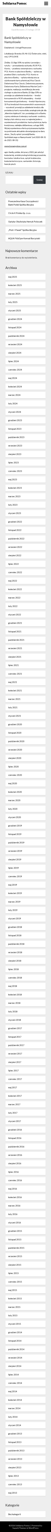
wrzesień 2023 (15, 445)
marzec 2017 (14, 1104)
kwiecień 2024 (15, 386)
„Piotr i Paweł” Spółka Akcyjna (22, 230)
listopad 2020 (14, 732)
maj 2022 (12, 580)
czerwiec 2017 (15, 1079)
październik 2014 (16, 1349)
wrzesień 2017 (15, 1053)
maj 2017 (12, 1087)
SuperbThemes (19, 1528)
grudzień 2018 (15, 927)
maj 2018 (12, 986)
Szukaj (9, 172)
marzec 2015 (14, 1307)
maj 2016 (12, 1188)
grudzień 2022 (15, 521)
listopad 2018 (14, 935)
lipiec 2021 (13, 665)
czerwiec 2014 (15, 1383)
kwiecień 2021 (15, 690)
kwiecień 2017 (15, 1096)
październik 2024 (16, 336)
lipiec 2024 (13, 361)
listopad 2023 (14, 429)
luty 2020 (12, 809)
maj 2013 (12, 1492)
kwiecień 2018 (15, 994)
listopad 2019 (14, 834)
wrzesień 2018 (15, 952)
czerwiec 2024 (15, 369)
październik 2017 (16, 1045)
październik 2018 (16, 944)
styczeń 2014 (14, 1425)
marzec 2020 (14, 800)
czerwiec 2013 (15, 1484)
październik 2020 (16, 741)
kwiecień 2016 (15, 1197)
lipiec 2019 (13, 868)
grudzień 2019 (15, 825)
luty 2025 (12, 302)
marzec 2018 (14, 1003)
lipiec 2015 (13, 1273)
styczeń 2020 (14, 817)
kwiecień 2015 (15, 1298)
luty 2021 (12, 707)
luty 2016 (12, 1214)
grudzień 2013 (15, 1433)
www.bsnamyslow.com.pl (15, 146)
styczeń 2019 (14, 918)
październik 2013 (16, 1450)
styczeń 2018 (14, 1020)
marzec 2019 (14, 901)
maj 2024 (12, 378)
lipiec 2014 (13, 1374)
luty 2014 (12, 1417)
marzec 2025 (14, 293)
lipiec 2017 (13, 1070)
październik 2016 (16, 1146)
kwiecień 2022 (15, 589)
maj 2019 (12, 884)
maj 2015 (12, 1290)
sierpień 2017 (14, 1062)
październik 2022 (16, 538)
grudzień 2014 (15, 1332)
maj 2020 (12, 783)
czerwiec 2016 (15, 1180)
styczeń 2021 (14, 716)
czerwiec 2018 (15, 977)
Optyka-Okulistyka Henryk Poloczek (25, 221)
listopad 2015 (14, 1239)
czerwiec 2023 (15, 471)
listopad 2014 (14, 1340)
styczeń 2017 (14, 1121)
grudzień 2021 (15, 623)
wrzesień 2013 (15, 1459)
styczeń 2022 (14, 614)
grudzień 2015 (15, 1231)
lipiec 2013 (13, 1476)
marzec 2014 (14, 1408)
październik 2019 (16, 842)
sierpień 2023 (14, 454)
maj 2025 (12, 276)
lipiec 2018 (13, 969)
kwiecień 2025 (15, 285)
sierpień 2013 (14, 1467)
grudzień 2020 (15, 724)
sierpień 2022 (14, 555)
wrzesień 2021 (15, 648)
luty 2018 (12, 1011)
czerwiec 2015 (15, 1281)
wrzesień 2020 (15, 749)
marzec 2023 (14, 496)
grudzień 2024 (15, 319)
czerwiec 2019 (15, 876)
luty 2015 (12, 1315)
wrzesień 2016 (15, 1155)
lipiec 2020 (13, 766)
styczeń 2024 (14, 412)
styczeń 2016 (14, 1222)
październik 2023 (16, 437)
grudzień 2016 (15, 1129)
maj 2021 (12, 682)
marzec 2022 (14, 597)
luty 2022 (12, 606)
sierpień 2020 (14, 758)
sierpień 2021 (14, 656)
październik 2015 (16, 1248)
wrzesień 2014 (15, 1357)
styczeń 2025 (14, 310)
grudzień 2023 (15, 420)
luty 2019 (12, 910)
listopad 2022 (14, 530)
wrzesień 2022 (15, 547)
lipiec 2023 (13, 462)
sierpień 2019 (14, 859)
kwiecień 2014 (15, 1400)
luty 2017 (12, 1112)
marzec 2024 (14, 395)
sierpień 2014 (14, 1366)
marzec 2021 (14, 699)
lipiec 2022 (13, 564)
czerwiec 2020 (15, 775)
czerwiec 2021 (15, 673)
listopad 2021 (14, 631)
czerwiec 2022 (15, 572)
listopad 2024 (14, 327)
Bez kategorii (14, 1514)
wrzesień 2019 (15, 851)
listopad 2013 (14, 1442)
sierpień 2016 (14, 1163)
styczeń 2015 (14, 1324)
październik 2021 (16, 640)
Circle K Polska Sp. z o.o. (19, 213)
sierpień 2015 (14, 1264)
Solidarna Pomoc (15, 3)
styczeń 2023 (14, 513)
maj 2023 (12, 479)
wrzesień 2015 (15, 1256)
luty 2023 (12, 504)
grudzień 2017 (15, 1028)
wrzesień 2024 (15, 344)
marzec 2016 (14, 1205)
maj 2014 (12, 1391)
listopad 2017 (14, 1037)
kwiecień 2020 (15, 792)
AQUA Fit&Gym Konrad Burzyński (24, 238)
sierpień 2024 (14, 352)
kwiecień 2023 (15, 488)
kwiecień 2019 (15, 893)
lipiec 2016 (13, 1172)
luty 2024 (12, 403)
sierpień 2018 (14, 960)
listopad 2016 (14, 1138)
